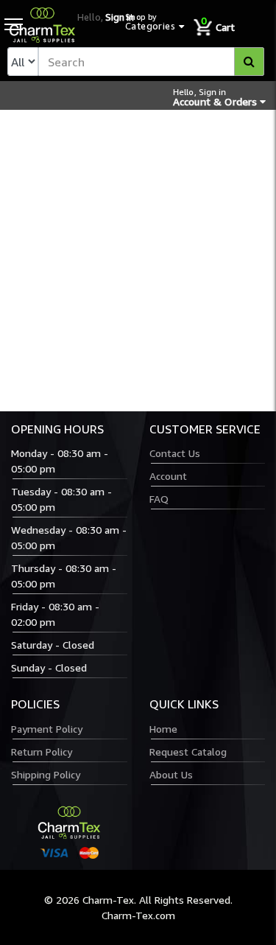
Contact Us (174, 453)
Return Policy (41, 751)
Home (163, 728)
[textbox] (151, 61)
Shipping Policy (45, 774)
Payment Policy (46, 728)
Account (168, 476)
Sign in (119, 17)
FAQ (159, 498)
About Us (171, 774)
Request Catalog (188, 751)
